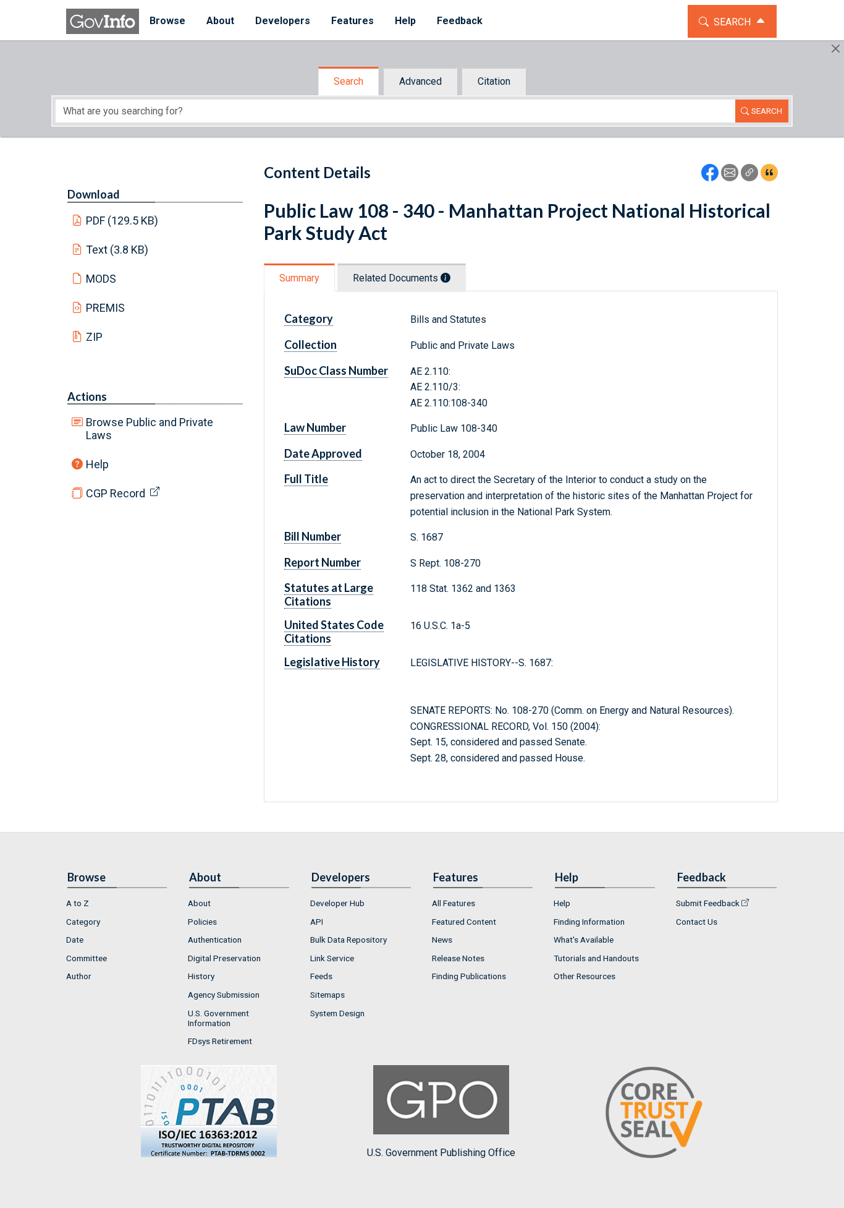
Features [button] (352, 21)
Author (78, 976)
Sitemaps (327, 995)
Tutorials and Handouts (596, 958)
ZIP (94, 336)
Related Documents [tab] (397, 278)
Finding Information (589, 922)
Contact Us (696, 922)
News (442, 940)
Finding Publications (469, 976)
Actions (87, 396)
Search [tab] (348, 81)
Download (93, 194)
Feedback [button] (460, 21)
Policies (202, 922)
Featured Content (464, 922)
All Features (453, 903)
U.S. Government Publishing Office (441, 1153)
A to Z (77, 903)
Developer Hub (337, 903)
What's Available (584, 940)
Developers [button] (282, 21)
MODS (101, 278)
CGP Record (115, 493)
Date (74, 940)
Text (117, 249)
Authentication (215, 940)
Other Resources (584, 976)
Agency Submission (224, 995)
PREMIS (105, 307)
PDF (122, 220)
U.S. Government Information (218, 1018)
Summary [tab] (299, 278)
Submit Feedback (708, 903)
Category (83, 922)
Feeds (321, 976)
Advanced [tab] (420, 81)
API (316, 922)
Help (97, 464)
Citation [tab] (494, 81)
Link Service (332, 958)
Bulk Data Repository (348, 940)
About (199, 903)
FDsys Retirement (220, 1041)
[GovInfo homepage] (102, 21)
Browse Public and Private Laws (149, 429)
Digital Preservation (224, 958)
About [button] (220, 21)
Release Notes (458, 958)
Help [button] (405, 21)
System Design (337, 1013)
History (201, 976)
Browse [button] (167, 21)
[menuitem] (167, 21)
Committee (86, 958)
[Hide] (835, 48)
